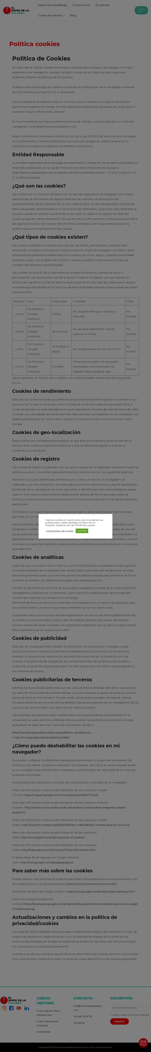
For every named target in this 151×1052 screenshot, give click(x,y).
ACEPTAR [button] (81, 531)
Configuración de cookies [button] (59, 531)
